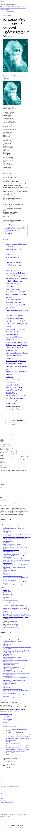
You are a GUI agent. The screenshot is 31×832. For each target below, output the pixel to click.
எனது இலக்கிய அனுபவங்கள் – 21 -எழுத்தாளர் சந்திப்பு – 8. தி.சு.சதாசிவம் (15, 230)
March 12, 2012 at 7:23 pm (5, 444)
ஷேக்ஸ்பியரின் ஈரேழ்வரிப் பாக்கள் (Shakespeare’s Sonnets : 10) (15, 567)
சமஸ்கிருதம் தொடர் (4, 800)
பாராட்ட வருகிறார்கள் (12, 379)
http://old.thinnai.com (15, 709)
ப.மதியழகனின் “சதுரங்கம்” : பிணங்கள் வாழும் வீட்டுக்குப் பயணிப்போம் (14, 265)
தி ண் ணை (2, 1)
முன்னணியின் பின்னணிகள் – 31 (16, 395)
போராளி (12, 618)
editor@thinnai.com (3, 509)
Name (1, 487)
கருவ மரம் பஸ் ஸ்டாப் (12, 257)
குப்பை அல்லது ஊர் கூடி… (14, 289)
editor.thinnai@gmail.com (23, 509)
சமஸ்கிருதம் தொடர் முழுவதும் (6, 714)
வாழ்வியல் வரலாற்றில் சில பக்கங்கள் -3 (10, 568)
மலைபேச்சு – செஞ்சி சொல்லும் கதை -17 (11, 550)
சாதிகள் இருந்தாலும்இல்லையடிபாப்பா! (16, 605)
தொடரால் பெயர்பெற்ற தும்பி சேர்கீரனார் (10, 540)
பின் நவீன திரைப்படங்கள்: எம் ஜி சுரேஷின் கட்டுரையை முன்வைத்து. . (16, 537)
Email (1, 490)
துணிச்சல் (26, 617)
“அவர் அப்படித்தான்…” (13, 334)
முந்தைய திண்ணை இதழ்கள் (7, 802)
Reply (1, 465)
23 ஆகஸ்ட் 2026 (10, 11)
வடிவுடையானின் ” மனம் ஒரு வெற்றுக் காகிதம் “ (12, 558)
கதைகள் (6, 8)
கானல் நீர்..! (9, 260)
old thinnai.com (11, 512)
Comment (2, 484)
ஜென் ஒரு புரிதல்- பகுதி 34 (14, 270)
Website (1, 493)
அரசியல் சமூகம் (3, 6)
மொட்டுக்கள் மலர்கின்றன (13, 299)
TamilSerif (17, 711)
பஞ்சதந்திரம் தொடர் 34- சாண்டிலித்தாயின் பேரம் (12, 576)
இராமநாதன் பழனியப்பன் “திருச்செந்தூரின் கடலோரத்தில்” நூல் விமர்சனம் (16, 305)
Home (1, 798)
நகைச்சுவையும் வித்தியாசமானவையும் (10, 600)
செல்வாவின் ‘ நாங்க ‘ (12, 350)
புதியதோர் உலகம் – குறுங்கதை (15, 315)
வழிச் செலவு (10, 374)
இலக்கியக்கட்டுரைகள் (20, 6)
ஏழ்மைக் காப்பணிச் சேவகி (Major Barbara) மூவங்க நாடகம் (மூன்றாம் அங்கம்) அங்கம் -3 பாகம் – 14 (16, 344)
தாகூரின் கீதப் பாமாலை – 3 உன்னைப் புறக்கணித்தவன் (13, 584)
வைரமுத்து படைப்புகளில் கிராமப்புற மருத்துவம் (12, 526)
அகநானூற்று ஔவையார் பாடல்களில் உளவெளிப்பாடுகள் (14, 528)
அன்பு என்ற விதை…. (14, 621)
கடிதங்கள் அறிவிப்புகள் (7, 594)
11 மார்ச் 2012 (7, 239)
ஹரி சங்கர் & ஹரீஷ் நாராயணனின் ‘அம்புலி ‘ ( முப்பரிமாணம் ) (15, 538)
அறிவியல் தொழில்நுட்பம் (11, 6)
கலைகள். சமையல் (12, 8)
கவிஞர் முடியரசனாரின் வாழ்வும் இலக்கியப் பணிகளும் (13, 555)
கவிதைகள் (18, 8)
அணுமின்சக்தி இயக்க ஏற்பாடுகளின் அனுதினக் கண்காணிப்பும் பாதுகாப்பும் (17, 355)
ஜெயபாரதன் (9, 36)
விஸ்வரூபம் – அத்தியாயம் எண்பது (16, 371)
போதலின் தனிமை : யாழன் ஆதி (15, 292)
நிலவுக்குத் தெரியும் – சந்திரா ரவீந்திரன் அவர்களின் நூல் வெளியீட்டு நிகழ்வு (15, 390)
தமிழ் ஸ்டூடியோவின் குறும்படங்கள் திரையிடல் (12, 544)
